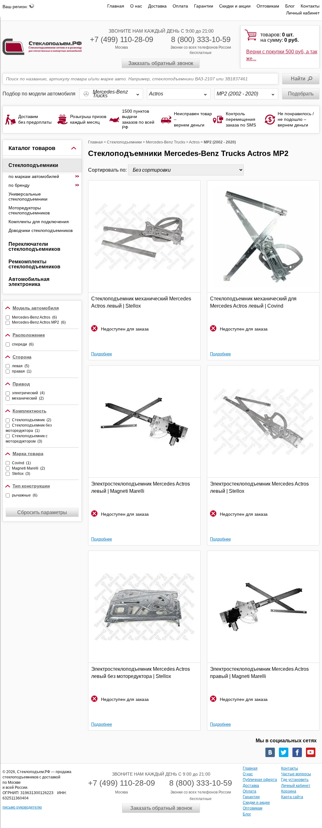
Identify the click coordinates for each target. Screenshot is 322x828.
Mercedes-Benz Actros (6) (34, 317)
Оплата (180, 5)
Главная (115, 5)
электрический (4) (28, 393)
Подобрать (301, 93)
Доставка (157, 5)
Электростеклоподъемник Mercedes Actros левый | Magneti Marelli (140, 487)
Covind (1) (21, 463)
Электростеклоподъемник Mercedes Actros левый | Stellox (259, 487)
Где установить (294, 779)
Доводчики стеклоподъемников (40, 230)
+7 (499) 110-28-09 (121, 39)
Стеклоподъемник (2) (31, 420)
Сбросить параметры (42, 512)
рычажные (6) (24, 495)
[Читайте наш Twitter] (283, 752)
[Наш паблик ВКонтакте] (270, 752)
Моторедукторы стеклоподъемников (29, 210)
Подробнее (101, 354)
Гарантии (203, 5)
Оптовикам (268, 5)
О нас (136, 5)
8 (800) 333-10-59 (200, 39)
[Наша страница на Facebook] (297, 752)
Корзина (288, 791)
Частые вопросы (296, 774)
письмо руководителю (22, 807)
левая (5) (20, 366)
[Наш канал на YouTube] (310, 752)
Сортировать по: (108, 170)
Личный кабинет (302, 12)
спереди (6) (23, 344)
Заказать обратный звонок (160, 63)
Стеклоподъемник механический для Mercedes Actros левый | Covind (253, 302)
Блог (290, 5)
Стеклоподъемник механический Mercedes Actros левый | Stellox (141, 302)
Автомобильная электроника (28, 282)
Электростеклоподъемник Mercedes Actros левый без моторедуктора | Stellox (140, 672)
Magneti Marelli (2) (28, 468)
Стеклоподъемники (33, 165)
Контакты (310, 5)
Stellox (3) (21, 473)
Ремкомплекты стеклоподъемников (34, 264)
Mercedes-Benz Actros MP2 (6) (39, 322)
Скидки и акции (235, 5)
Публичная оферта (260, 779)
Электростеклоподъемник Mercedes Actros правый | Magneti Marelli (259, 672)
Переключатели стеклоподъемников (34, 246)
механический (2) (28, 398)
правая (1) (21, 371)
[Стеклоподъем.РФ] (42, 46)
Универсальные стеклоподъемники (27, 196)
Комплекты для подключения (38, 221)
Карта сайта (292, 797)
